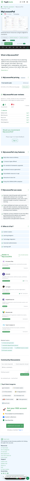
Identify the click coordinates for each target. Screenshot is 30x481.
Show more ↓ (4, 70)
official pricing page (14, 87)
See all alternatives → (23, 255)
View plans (25, 87)
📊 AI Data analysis (6, 395)
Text (4, 40)
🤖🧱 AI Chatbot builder (7, 399)
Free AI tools (4, 457)
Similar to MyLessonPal (7, 256)
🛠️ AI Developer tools (19, 395)
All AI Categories (5, 449)
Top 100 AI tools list (6, 455)
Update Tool (4, 463)
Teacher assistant (9, 7)
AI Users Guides (5, 469)
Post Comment (24, 374)
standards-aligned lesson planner (10, 345)
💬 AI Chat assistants (7, 391)
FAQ (2, 467)
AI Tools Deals (4, 448)
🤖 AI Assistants (5, 388)
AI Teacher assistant (7, 350)
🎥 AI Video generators (22, 399)
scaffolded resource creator (22, 348)
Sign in (15, 140)
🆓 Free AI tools (5, 403)
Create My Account (14, 425)
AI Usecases (4, 451)
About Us (3, 465)
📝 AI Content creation (18, 388)
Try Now (7, 43)
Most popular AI (5, 453)
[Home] (1, 7)
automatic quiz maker (7, 348)
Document (12, 40)
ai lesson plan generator (8, 343)
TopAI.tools (6, 439)
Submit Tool (4, 461)
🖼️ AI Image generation (20, 391)
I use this (21, 43)
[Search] (27, 478)
